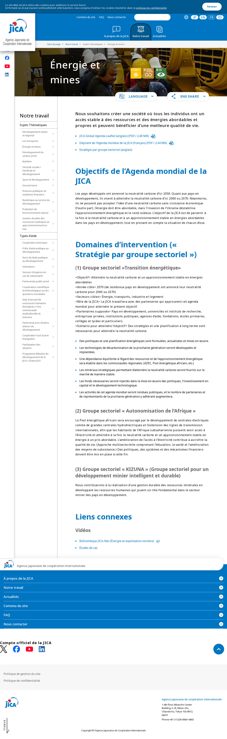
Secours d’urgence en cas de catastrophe (34, 274)
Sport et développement (35, 179)
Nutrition (27, 161)
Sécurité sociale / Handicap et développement (31, 170)
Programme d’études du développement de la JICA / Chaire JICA (35, 357)
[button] (136, 96)
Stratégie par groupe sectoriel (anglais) (105, 150)
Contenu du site (86, 17)
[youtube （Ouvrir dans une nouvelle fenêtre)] (29, 649)
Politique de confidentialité (22, 681)
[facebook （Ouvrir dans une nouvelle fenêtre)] (16, 649)
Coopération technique (34, 242)
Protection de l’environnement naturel (35, 211)
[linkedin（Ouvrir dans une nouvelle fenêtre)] (7, 75)
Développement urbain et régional (35, 133)
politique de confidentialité (151, 7)
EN (203, 17)
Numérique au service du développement (36, 201)
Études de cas (88, 548)
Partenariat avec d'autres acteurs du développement (35, 326)
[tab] (186, 17)
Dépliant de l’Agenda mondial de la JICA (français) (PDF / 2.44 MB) (123, 143)
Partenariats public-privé (35, 281)
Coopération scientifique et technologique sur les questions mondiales (35, 290)
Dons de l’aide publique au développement (35, 259)
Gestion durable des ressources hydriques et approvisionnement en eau (35, 223)
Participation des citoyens (31, 346)
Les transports (30, 141)
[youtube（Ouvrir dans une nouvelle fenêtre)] (7, 66)
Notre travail (13, 587)
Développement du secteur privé (32, 154)
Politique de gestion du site (22, 674)
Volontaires (28, 266)
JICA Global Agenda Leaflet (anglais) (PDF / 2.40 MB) (114, 136)
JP (194, 17)
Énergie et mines (31, 146)
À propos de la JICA (18, 578)
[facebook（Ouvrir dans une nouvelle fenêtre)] (7, 58)
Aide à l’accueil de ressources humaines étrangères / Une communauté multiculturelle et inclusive (34, 308)
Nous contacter (116, 17)
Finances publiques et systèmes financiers (34, 192)
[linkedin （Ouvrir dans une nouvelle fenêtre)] (42, 649)
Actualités (11, 596)
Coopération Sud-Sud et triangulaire (35, 337)
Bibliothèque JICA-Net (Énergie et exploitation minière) (117, 541)
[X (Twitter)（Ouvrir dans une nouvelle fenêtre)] (3, 649)
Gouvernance (29, 185)
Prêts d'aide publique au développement (35, 250)
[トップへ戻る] (218, 649)
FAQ (101, 17)
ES (220, 17)
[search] (152, 17)
